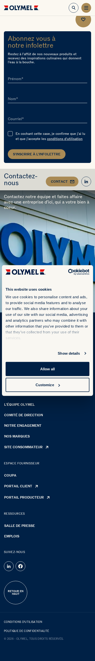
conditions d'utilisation (65, 139)
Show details (69, 353)
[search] (73, 8)
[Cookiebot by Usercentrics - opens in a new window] (68, 272)
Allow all (47, 369)
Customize (45, 385)
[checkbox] (10, 133)
